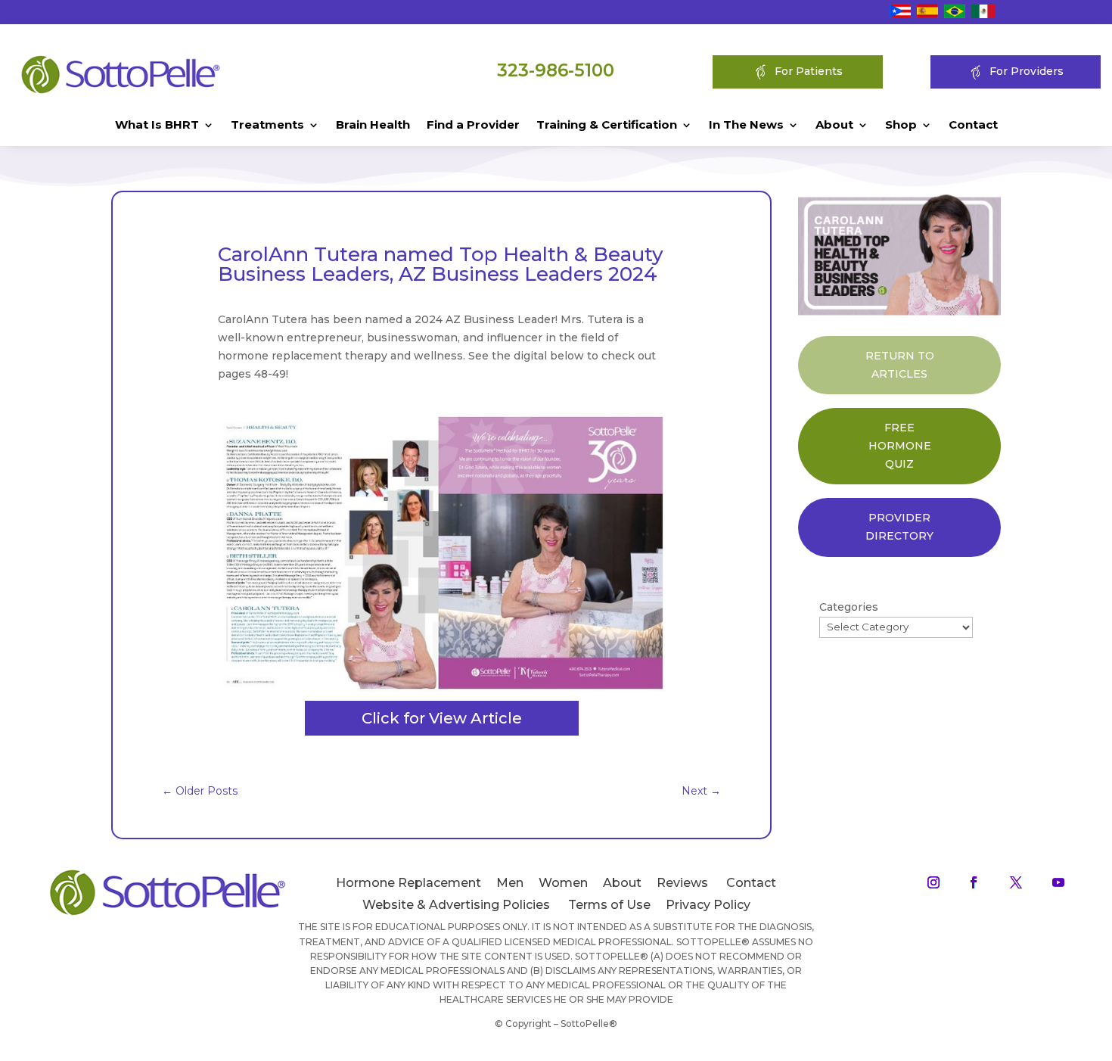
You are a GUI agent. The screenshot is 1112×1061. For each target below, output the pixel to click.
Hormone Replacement (408, 883)
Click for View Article (442, 718)
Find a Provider (473, 126)
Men (509, 883)
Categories (848, 607)
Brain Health (373, 126)
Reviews (682, 883)
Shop (901, 126)
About (834, 126)
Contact (973, 126)
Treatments (267, 126)
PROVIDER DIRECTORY (899, 527)
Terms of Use (609, 905)
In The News (746, 126)
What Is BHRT (157, 126)
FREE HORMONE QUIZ (899, 446)
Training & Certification (606, 126)
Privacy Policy (708, 905)
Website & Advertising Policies (456, 905)
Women (563, 883)
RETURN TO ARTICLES (899, 365)
